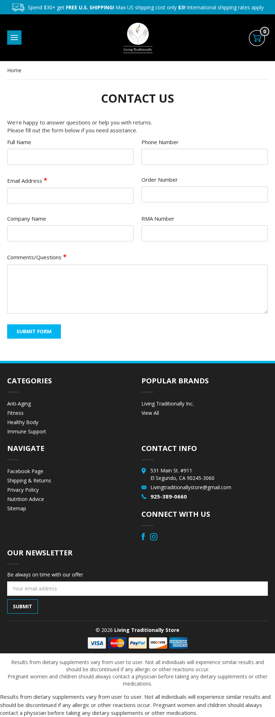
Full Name (19, 142)
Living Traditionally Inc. (167, 403)
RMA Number (157, 218)
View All (150, 412)
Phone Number (160, 142)
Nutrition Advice (25, 499)
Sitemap (16, 508)
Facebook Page (25, 471)
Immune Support (26, 431)
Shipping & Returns (29, 480)
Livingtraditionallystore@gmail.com (190, 487)
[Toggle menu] (14, 37)
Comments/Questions (35, 257)
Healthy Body (22, 422)
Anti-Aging (19, 403)
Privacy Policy (23, 489)
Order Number (159, 179)
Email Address (25, 180)
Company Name (26, 218)
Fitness (15, 412)
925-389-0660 (168, 496)
